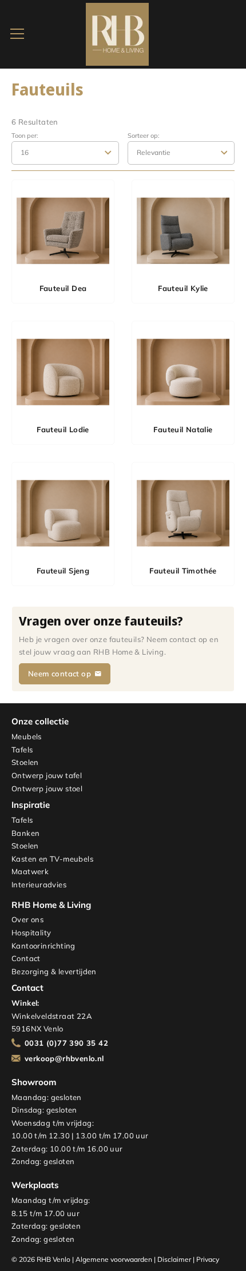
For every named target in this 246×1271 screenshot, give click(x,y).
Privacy (207, 1259)
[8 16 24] (65, 152)
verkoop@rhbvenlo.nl (64, 1058)
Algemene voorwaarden (114, 1259)
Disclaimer (174, 1259)
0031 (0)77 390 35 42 (66, 1042)
